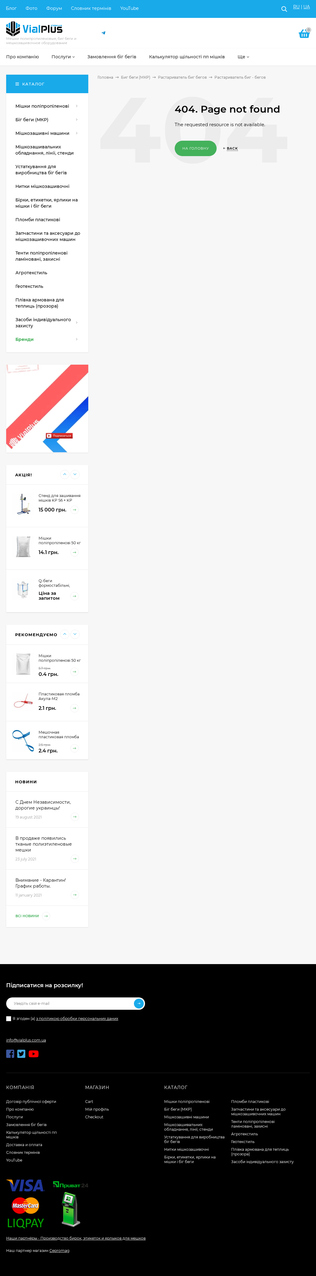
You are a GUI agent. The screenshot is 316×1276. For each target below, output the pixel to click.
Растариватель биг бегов (182, 77)
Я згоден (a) (65, 1018)
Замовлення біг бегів (26, 1124)
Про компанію (20, 1109)
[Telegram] (104, 33)
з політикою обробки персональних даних (77, 1018)
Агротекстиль (244, 1134)
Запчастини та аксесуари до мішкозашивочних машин (258, 1111)
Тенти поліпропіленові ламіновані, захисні (253, 1124)
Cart (89, 1101)
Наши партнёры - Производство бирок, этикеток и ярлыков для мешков (76, 1238)
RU (296, 7)
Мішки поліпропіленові (187, 1101)
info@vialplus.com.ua (26, 1040)
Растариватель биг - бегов (240, 77)
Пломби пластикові (250, 1101)
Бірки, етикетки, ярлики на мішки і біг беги (190, 1159)
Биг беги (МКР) (135, 77)
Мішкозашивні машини (186, 1117)
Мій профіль (97, 1109)
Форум (54, 8)
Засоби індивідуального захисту (262, 1161)
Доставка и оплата (24, 1144)
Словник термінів (91, 8)
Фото (31, 8)
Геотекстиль (243, 1141)
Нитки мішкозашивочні (186, 1149)
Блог (11, 8)
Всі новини (27, 916)
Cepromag (59, 1250)
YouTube (129, 8)
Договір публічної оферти (31, 1101)
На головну (195, 148)
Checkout (94, 1117)
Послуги (14, 1117)
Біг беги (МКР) (178, 1109)
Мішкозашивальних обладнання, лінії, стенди (188, 1127)
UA (306, 7)
